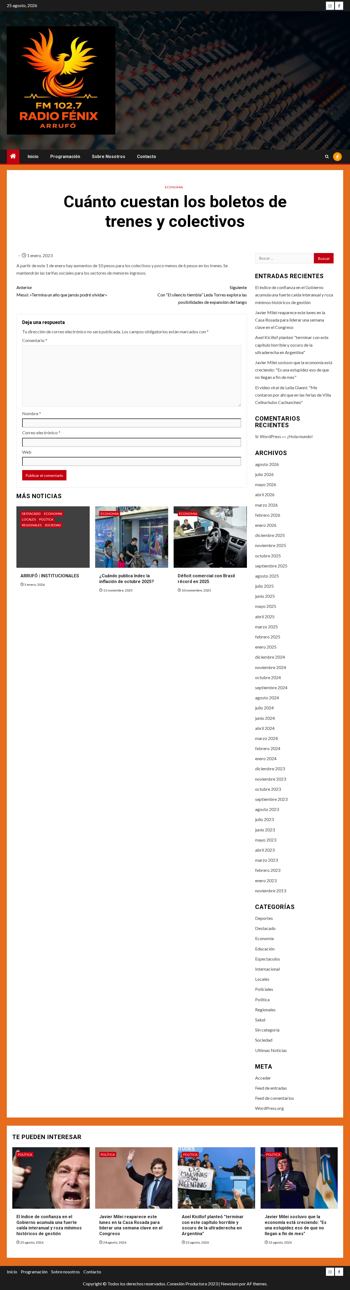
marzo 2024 (266, 738)
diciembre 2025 (270, 535)
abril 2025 (265, 616)
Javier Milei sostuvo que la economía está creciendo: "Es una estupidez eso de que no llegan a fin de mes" (293, 370)
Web (26, 451)
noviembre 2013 (270, 890)
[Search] (326, 156)
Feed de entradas (271, 1087)
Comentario (34, 340)
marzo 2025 (266, 626)
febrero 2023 (267, 870)
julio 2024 (264, 707)
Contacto (146, 156)
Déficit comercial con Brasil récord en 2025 (206, 578)
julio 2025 (264, 585)
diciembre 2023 (270, 768)
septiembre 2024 (271, 687)
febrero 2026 (267, 515)
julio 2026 (264, 474)
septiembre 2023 (271, 799)
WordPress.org (269, 1108)
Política (46, 519)
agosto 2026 (267, 464)
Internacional (267, 968)
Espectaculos (267, 958)
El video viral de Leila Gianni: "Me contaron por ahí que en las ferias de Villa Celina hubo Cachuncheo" (293, 395)
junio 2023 (265, 829)
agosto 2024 (267, 697)
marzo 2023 (266, 860)
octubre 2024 (268, 677)
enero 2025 (265, 646)
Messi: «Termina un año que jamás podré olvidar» (61, 291)
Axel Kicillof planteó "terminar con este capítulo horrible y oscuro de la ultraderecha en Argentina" (291, 345)
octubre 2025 (268, 555)
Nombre (31, 413)
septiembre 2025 (271, 565)
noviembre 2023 (270, 778)
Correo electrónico (41, 432)
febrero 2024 (267, 748)
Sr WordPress (268, 436)
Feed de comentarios (274, 1098)
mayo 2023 (265, 839)
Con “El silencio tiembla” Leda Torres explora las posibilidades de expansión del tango (202, 295)
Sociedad (53, 525)
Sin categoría (267, 1029)
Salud (260, 1019)
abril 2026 (265, 494)
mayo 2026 (265, 484)
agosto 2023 (267, 809)
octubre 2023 (268, 789)
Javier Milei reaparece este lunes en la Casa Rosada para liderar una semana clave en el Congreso (290, 320)
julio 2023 (264, 819)
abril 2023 (265, 849)
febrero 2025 (267, 636)
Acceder (263, 1077)
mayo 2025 (265, 606)
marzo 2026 (266, 504)
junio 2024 (265, 718)
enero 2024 (265, 758)
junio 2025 (265, 596)
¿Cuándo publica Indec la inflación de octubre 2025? (126, 578)
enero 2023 (265, 880)
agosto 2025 (267, 575)
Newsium (229, 1283)
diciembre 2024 (270, 656)
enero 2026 (265, 525)
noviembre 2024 (270, 667)
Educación (265, 948)
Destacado (31, 514)
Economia (174, 187)
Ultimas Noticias (271, 1050)
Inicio (33, 156)
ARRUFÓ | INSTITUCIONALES (50, 575)
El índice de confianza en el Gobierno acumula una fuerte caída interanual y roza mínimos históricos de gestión (294, 295)
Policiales (264, 989)
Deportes (264, 918)
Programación (65, 156)
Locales (29, 519)
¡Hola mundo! (300, 436)
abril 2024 (265, 728)
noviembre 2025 (270, 545)
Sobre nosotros (108, 156)
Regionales (32, 525)
